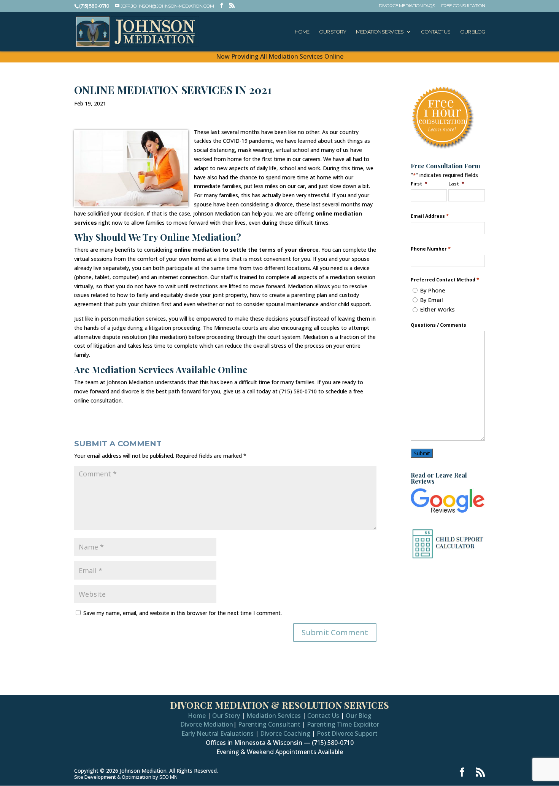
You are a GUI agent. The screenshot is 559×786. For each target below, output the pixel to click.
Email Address (430, 216)
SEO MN (168, 776)
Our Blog (472, 32)
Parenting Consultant (269, 724)
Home (302, 32)
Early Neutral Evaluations (217, 733)
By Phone (432, 290)
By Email (431, 300)
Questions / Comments (438, 325)
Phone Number (431, 249)
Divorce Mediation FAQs (407, 5)
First (419, 184)
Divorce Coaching (285, 733)
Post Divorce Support (347, 733)
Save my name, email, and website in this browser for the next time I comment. (182, 613)
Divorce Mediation (206, 724)
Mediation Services (379, 32)
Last (456, 184)
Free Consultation (463, 5)
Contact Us (435, 32)
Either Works (437, 309)
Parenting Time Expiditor (343, 724)
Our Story (332, 32)
